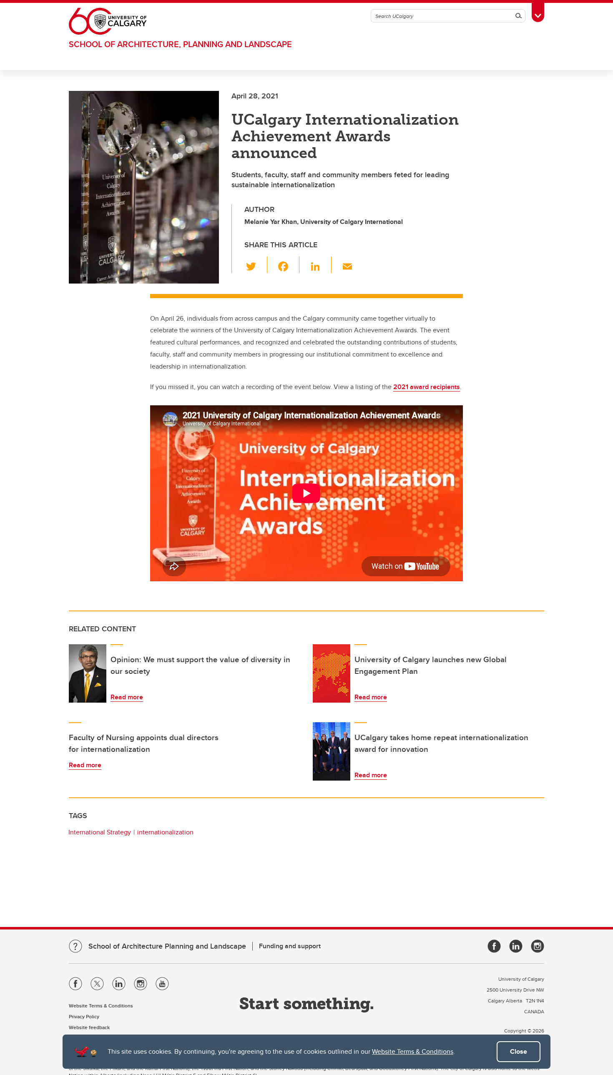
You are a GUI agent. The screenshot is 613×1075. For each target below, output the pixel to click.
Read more (127, 697)
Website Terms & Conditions (412, 1051)
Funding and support (290, 946)
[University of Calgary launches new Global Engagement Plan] (331, 673)
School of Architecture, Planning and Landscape (180, 44)
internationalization (165, 832)
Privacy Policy (84, 1016)
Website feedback (89, 1027)
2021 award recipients (426, 387)
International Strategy (99, 832)
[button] (255, 264)
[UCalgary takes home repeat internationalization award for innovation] (331, 751)
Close (518, 1051)
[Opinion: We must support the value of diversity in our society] (87, 673)
